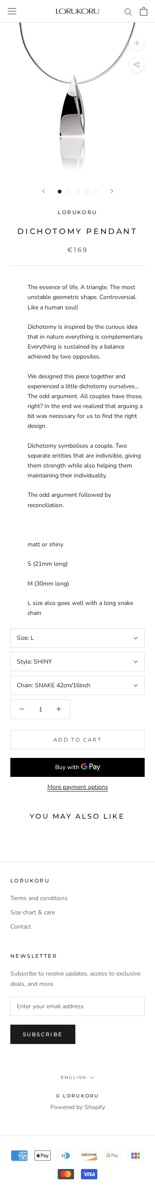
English (74, 1077)
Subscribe (43, 1034)
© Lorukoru (77, 1096)
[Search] (128, 11)
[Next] (112, 191)
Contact (20, 927)
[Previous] (43, 191)
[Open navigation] (12, 11)
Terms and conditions (39, 898)
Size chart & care (32, 912)
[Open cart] (143, 11)
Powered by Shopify (77, 1107)
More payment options (77, 787)
